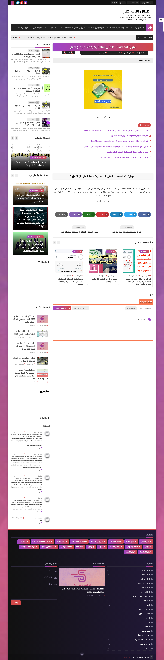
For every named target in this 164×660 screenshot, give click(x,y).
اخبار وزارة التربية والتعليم (119, 27)
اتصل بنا (114, 2)
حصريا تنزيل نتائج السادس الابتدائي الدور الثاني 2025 (25, 37)
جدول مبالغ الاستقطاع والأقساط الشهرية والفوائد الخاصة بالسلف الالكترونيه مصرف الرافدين (116, 146)
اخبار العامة (130, 541)
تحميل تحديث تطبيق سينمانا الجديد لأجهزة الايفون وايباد (26, 55)
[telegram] (18, 2)
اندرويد (101, 546)
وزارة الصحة (129, 551)
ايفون (90, 546)
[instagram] (25, 2)
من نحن (122, 2)
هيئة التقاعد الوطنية (28, 546)
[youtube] (21, 2)
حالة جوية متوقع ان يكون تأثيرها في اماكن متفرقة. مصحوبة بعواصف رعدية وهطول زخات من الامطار (32, 246)
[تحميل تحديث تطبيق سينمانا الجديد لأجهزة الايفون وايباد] (46, 53)
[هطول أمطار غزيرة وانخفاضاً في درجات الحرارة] (42, 361)
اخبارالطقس (61, 541)
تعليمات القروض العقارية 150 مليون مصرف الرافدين (129, 135)
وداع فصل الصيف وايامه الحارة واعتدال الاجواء (33, 163)
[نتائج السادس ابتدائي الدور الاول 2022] (46, 105)
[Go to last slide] (58, 242)
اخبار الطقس (145, 541)
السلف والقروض (132, 546)
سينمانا (79, 546)
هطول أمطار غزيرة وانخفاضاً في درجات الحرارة (24, 359)
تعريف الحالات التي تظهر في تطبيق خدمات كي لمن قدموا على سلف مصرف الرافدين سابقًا (116, 130)
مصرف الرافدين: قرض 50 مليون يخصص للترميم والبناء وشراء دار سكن (123, 157)
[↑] (82, 654)
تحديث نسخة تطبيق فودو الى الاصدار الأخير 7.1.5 (28, 124)
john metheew (38, 432)
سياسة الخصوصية (146, 2)
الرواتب (147, 546)
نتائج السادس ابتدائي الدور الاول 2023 (27, 72)
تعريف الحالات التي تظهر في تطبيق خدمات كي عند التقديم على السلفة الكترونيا (119, 141)
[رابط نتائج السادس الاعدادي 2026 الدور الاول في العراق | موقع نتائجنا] (42, 319)
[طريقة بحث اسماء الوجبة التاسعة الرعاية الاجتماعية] (46, 88)
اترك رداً (39, 448)
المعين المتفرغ (115, 546)
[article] (79, 229)
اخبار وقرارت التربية (78, 541)
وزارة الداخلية (145, 551)
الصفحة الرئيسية (115, 52)
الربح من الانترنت (22, 27)
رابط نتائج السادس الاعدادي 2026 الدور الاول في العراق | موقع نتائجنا (74, 37)
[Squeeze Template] (151, 657)
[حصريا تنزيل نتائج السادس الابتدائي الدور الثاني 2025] (42, 334)
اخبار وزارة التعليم (97, 541)
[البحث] (12, 3)
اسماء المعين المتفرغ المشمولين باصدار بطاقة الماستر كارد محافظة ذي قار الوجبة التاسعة (31, 374)
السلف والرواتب (138, 27)
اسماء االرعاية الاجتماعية (41, 541)
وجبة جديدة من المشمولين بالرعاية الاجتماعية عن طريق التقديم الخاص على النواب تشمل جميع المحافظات (31, 221)
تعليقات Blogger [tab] (146, 301)
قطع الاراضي (37, 27)
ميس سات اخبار (136, 11)
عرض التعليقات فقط (80, 308)
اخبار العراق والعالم (97, 27)
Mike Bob (39, 476)
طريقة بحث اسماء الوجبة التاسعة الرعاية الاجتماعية (26, 89)
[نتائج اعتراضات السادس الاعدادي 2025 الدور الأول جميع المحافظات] (42, 346)
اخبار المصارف (102, 52)
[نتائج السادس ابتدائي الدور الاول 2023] (46, 71)
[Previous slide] (16, 138)
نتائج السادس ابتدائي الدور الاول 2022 (27, 107)
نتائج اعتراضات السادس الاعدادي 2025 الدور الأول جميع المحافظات (25, 346)
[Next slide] (54, 242)
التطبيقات (22, 541)
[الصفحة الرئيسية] (149, 27)
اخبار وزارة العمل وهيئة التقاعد (74, 27)
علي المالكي (99, 595)
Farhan (40, 498)
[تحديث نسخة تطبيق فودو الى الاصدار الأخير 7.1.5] (46, 122)
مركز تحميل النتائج (48, 546)
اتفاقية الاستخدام (133, 2)
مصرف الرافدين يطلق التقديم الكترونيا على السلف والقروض (127, 151)
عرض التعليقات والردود (61, 308)
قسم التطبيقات (53, 27)
